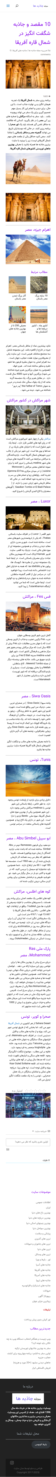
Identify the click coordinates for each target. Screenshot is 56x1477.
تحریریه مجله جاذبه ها (38, 50)
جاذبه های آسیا (43, 1265)
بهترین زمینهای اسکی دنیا (38, 1223)
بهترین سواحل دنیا (41, 1228)
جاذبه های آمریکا (42, 1275)
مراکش (46, 439)
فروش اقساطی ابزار (41, 1368)
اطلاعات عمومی (43, 1202)
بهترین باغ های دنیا (41, 1213)
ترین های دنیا (43, 1249)
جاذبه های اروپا (43, 1280)
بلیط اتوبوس (41, 1444)
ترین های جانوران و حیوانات (37, 1244)
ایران (48, 1208)
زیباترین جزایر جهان (41, 1301)
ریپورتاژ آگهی (44, 1296)
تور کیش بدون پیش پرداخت (37, 1320)
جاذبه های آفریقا (20, 50)
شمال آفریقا (14, 1023)
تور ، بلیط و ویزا (43, 1260)
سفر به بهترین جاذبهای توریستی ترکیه (32, 1348)
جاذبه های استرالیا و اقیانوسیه (36, 1286)
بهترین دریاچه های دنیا (39, 1218)
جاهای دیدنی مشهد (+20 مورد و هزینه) (31, 1363)
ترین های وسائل (42, 1254)
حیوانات (46, 1291)
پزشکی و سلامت (42, 1234)
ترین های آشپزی (42, 1239)
